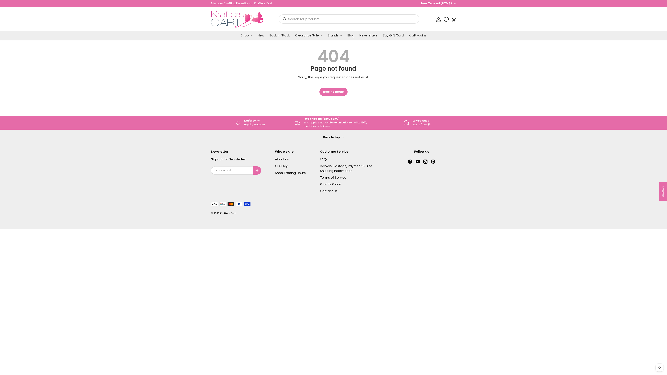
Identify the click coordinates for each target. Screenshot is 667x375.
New (261, 35)
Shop (245, 35)
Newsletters (368, 35)
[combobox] (349, 19)
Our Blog (281, 166)
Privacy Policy (330, 184)
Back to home (333, 92)
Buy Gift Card (393, 35)
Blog (350, 35)
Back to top (331, 137)
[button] (454, 19)
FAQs (324, 159)
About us (282, 159)
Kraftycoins (417, 35)
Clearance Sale (307, 35)
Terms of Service (333, 177)
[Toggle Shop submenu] (251, 35)
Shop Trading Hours (290, 173)
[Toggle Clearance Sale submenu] (321, 35)
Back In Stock (279, 35)
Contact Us (328, 191)
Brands (333, 35)
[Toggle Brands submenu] (341, 35)
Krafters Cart (228, 213)
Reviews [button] (663, 191)
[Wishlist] (446, 19)
